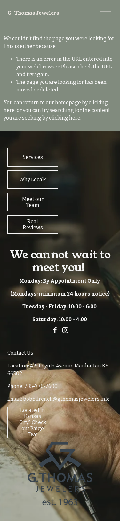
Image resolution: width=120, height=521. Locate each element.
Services (33, 157)
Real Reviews (33, 224)
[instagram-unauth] (65, 330)
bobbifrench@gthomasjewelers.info (66, 399)
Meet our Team (33, 202)
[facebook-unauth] (55, 330)
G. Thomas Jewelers (33, 13)
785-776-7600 (41, 386)
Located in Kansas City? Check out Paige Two (32, 422)
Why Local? (32, 180)
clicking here (64, 118)
